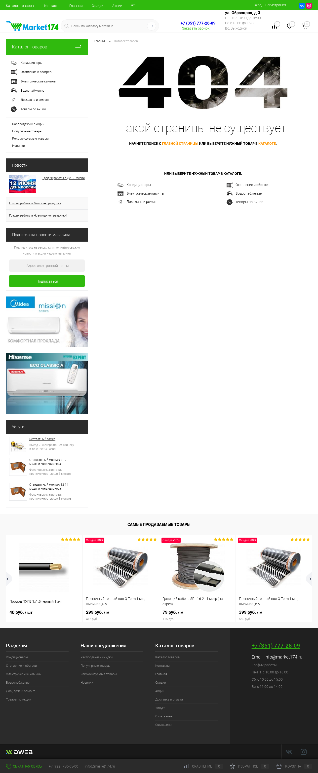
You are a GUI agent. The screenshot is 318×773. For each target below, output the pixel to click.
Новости (20, 165)
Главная (76, 6)
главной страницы (180, 144)
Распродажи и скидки (28, 124)
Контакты (52, 6)
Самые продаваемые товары (159, 524)
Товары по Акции (249, 202)
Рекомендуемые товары (30, 138)
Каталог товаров (20, 6)
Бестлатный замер (42, 439)
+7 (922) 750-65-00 (63, 766)
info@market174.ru (283, 657)
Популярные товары (27, 131)
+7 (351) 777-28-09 (198, 23)
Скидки (97, 6)
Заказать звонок (195, 28)
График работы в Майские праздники (35, 203)
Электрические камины (145, 193)
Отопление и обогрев (253, 185)
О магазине (163, 716)
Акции (117, 6)
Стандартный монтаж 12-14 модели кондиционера (48, 486)
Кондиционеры (138, 185)
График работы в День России (63, 178)
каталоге (267, 144)
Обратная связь (27, 766)
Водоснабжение (249, 193)
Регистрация (275, 5)
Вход (258, 5)
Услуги (18, 427)
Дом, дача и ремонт (142, 202)
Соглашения (164, 725)
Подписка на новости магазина (41, 234)
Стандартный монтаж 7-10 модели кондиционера (48, 462)
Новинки (18, 145)
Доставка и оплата (169, 699)
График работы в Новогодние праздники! (38, 215)
